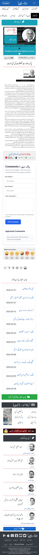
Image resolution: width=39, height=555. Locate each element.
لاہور (33, 412)
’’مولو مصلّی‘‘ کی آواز (16, 447)
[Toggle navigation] (34, 3)
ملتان (20, 422)
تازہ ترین (25, 8)
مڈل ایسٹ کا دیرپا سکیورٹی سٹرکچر (19, 352)
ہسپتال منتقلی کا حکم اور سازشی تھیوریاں (13, 502)
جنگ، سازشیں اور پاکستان (19, 375)
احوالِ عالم (11, 31)
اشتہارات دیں (29, 544)
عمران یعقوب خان (29, 508)
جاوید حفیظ (13, 39)
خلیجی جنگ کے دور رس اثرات (19, 364)
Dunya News (19, 544)
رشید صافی (31, 494)
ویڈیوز (5, 544)
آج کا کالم (17, 22)
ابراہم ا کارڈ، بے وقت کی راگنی (19, 321)
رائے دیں (15, 540)
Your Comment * (10, 196)
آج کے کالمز (5, 8)
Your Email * (9, 186)
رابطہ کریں (29, 540)
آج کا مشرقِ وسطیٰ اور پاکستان (19, 386)
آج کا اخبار (15, 8)
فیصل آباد (18, 412)
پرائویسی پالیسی (8, 540)
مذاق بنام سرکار (18, 474)
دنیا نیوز (11, 544)
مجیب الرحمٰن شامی (24, 15)
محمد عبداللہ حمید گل (27, 523)
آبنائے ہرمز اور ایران (19, 310)
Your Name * (9, 177)
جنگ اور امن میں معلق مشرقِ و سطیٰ (19, 300)
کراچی (33, 422)
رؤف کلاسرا (31, 480)
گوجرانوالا (18, 417)
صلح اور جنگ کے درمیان (19, 341)
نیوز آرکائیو (22, 540)
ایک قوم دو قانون (19, 289)
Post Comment (13, 222)
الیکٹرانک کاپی (8, 58)
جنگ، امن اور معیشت (19, 332)
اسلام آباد (31, 417)
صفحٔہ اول (34, 8)
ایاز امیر (13, 15)
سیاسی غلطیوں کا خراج (16, 488)
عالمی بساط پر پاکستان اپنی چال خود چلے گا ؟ (13, 517)
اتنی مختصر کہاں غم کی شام (15, 461)
